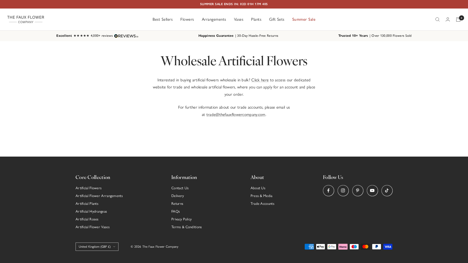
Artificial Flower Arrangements (99, 196)
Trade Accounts (262, 203)
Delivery (177, 196)
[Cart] (458, 19)
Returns (177, 203)
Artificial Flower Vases (93, 227)
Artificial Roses (87, 219)
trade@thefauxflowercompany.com (235, 114)
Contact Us (180, 188)
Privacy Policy (181, 219)
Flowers (187, 19)
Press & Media (262, 196)
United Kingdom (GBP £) (95, 246)
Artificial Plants (87, 203)
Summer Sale (304, 19)
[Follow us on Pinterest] (357, 190)
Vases (239, 19)
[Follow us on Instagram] (343, 190)
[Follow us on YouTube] (372, 190)
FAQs (175, 211)
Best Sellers (163, 19)
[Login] (448, 19)
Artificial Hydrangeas (91, 211)
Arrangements (214, 19)
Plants (256, 19)
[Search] (437, 19)
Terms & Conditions (186, 227)
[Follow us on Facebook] (328, 190)
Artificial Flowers (89, 188)
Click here (260, 79)
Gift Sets (276, 19)
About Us (258, 188)
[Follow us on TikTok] (386, 190)
